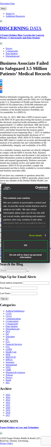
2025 (8, 395)
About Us (10, 13)
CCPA (9, 313)
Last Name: (5, 293)
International (11, 365)
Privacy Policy (6, 443)
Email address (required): (11, 283)
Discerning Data (7, 3)
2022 (8, 402)
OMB (8, 370)
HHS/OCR (11, 357)
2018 (8, 412)
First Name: (5, 288)
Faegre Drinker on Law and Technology (19, 427)
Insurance (10, 362)
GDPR (9, 349)
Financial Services (14, 344)
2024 (8, 397)
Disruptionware (13, 56)
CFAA (9, 316)
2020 (8, 407)
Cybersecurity (12, 51)
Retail (8, 380)
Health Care (11, 352)
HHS (8, 354)
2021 (8, 405)
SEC (8, 382)
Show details (35, 235)
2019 (8, 410)
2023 (8, 400)
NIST (8, 367)
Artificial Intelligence (15, 311)
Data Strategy (12, 53)
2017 (8, 415)
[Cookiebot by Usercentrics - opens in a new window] (36, 188)
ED (7, 334)
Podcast (9, 375)
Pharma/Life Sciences (15, 372)
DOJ (8, 331)
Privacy (9, 48)
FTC (8, 347)
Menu (3, 9)
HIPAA (9, 359)
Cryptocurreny (12, 321)
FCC (8, 341)
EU (7, 339)
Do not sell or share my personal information (25, 255)
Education (10, 336)
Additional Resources (15, 16)
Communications (13, 318)
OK (25, 245)
